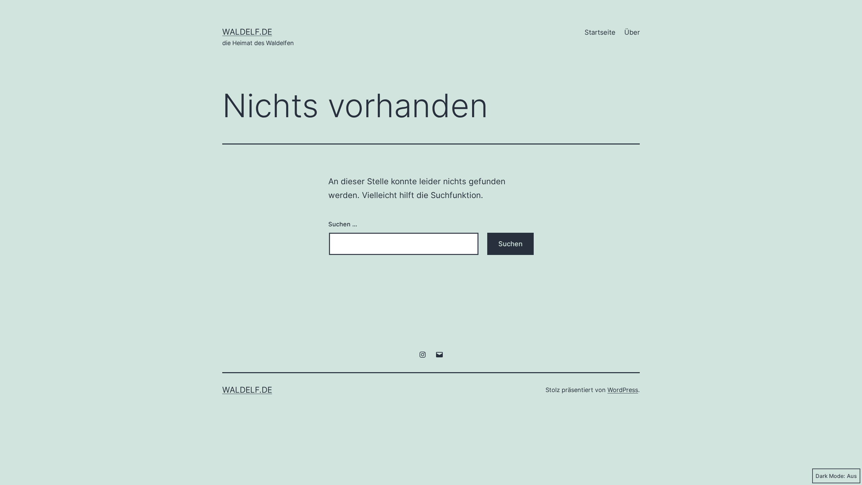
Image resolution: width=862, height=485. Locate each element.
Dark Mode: (830, 476)
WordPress (622, 389)
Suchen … (342, 224)
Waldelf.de (247, 32)
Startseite (600, 32)
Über (632, 32)
